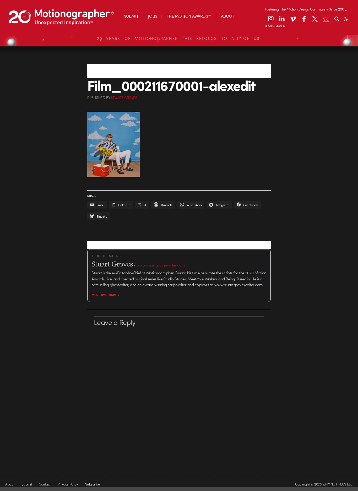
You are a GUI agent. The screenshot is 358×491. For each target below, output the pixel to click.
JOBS (152, 16)
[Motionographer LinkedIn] (281, 18)
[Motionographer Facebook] (303, 18)
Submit (26, 484)
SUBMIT (131, 16)
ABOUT (227, 16)
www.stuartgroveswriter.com (161, 265)
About (9, 484)
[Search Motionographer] (336, 18)
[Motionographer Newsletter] (325, 18)
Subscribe (92, 484)
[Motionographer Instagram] (270, 18)
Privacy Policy (68, 484)
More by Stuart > (105, 294)
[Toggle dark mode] (345, 18)
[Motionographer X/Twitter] (314, 18)
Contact (44, 484)
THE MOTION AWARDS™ (189, 16)
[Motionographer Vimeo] (292, 18)
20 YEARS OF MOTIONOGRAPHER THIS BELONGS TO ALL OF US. (179, 38)
